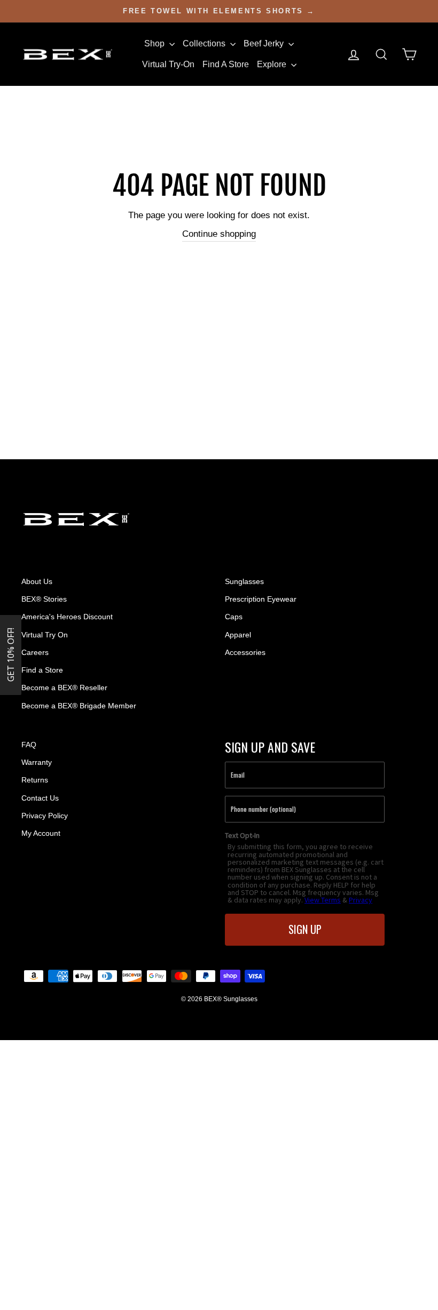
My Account (40, 833)
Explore (272, 64)
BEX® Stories (44, 599)
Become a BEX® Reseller (64, 687)
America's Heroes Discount (67, 616)
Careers (35, 652)
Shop (155, 43)
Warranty (36, 762)
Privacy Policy (44, 815)
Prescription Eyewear (260, 599)
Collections (205, 43)
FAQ (28, 744)
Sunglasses (244, 581)
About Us (36, 581)
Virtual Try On (44, 634)
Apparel (238, 634)
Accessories (245, 652)
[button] (10, 655)
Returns (34, 780)
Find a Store (42, 670)
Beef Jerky (265, 43)
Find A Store (225, 64)
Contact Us (40, 798)
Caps (234, 616)
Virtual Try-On (168, 64)
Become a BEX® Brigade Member (78, 705)
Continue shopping (219, 234)
